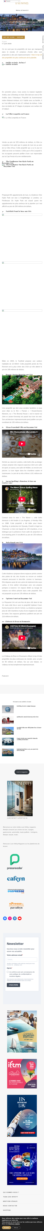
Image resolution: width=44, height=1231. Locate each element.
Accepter (6, 1227)
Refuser (16, 1227)
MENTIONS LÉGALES (10, 1201)
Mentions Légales (14, 1224)
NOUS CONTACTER (10, 1206)
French (8, 1)
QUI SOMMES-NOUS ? (11, 1192)
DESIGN (20, 37)
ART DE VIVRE (9, 37)
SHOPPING (7, 1210)
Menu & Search (22, 10)
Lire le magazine (22, 772)
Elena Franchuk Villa (15, 427)
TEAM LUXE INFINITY (10, 1197)
